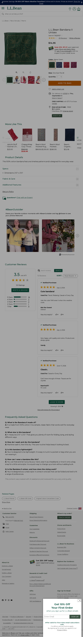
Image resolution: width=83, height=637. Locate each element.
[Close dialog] (79, 600)
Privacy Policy (62, 630)
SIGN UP (75, 617)
